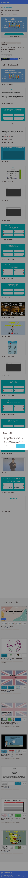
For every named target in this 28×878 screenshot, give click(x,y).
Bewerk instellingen (8, 446)
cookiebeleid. (16, 442)
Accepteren (21, 446)
